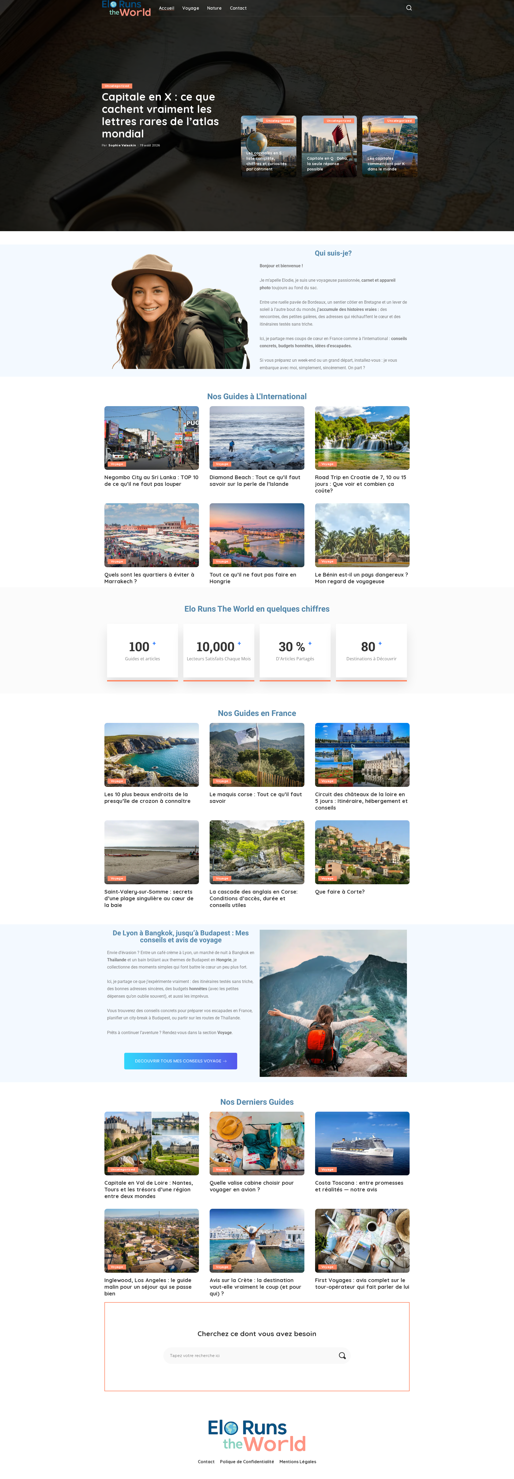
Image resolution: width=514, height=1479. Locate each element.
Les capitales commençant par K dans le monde (386, 163)
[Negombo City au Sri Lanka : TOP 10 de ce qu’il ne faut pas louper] (151, 438)
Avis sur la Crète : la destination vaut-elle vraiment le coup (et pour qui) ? (255, 1287)
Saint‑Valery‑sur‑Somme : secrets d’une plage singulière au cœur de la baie (149, 898)
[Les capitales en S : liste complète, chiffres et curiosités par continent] (268, 146)
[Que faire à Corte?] (362, 852)
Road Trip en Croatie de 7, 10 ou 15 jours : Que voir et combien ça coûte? (360, 484)
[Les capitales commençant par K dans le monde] (390, 146)
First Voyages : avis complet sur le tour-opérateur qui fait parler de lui (362, 1283)
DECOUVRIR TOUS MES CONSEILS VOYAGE (178, 1061)
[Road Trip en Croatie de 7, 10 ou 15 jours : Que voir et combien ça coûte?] (362, 438)
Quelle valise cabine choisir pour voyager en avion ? (252, 1186)
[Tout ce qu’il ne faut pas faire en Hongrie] (257, 535)
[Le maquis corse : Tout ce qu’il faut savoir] (257, 755)
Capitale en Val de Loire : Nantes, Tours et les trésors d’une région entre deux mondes (148, 1189)
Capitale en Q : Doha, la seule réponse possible (327, 163)
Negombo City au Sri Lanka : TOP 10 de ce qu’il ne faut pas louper (151, 480)
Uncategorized (117, 86)
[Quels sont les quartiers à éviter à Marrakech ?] (151, 535)
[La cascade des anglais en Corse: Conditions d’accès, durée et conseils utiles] (257, 852)
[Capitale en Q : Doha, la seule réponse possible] (329, 146)
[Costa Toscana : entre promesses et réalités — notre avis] (362, 1144)
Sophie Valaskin (122, 145)
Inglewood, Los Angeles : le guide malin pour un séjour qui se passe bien (148, 1287)
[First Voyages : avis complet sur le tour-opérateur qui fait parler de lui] (362, 1241)
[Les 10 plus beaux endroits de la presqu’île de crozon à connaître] (151, 755)
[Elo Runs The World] (126, 8)
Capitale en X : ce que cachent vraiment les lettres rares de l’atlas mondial (160, 115)
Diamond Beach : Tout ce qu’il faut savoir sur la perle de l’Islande (255, 480)
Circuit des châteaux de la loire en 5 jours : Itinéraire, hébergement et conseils (361, 801)
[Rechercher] (409, 8)
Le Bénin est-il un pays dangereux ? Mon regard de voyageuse (361, 578)
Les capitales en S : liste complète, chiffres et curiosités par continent (266, 161)
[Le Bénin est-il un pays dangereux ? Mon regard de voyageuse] (362, 535)
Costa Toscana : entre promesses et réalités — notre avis (359, 1186)
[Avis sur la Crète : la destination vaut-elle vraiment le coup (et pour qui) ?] (257, 1241)
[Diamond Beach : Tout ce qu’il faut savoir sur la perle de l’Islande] (257, 438)
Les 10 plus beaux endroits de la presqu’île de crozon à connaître (147, 797)
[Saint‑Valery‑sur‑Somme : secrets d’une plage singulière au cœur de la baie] (151, 852)
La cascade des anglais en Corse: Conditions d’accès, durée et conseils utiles (254, 898)
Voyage (117, 464)
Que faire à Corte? (340, 891)
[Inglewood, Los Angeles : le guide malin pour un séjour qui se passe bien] (151, 1241)
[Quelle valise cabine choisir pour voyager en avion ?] (257, 1144)
